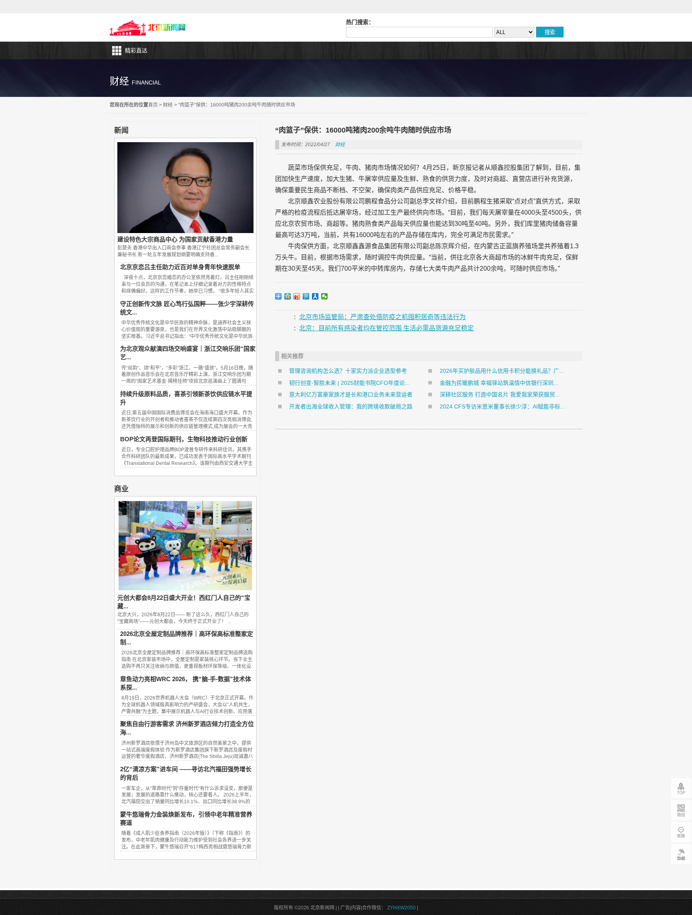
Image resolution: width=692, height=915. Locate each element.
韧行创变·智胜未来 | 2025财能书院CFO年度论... (349, 383)
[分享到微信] (324, 296)
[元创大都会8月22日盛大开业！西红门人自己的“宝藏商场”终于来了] (185, 589)
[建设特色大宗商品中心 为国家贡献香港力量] (185, 231)
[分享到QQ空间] (287, 296)
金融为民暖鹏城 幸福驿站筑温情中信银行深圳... (499, 383)
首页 (153, 105)
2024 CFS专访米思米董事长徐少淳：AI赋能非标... (502, 406)
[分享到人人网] (315, 296)
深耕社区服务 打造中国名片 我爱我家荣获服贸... (500, 394)
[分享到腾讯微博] (306, 296)
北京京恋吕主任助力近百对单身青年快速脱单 (180, 266)
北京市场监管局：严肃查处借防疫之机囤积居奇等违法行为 (382, 317)
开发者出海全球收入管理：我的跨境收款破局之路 (350, 406)
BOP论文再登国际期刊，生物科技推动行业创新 (183, 439)
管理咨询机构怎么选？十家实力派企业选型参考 (348, 371)
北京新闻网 (149, 27)
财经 (168, 105)
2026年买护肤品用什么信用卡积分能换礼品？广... (502, 371)
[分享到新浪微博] (297, 296)
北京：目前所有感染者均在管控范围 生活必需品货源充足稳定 (386, 328)
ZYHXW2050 (401, 908)
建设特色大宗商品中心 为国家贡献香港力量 (175, 239)
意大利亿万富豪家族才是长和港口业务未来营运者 (350, 394)
